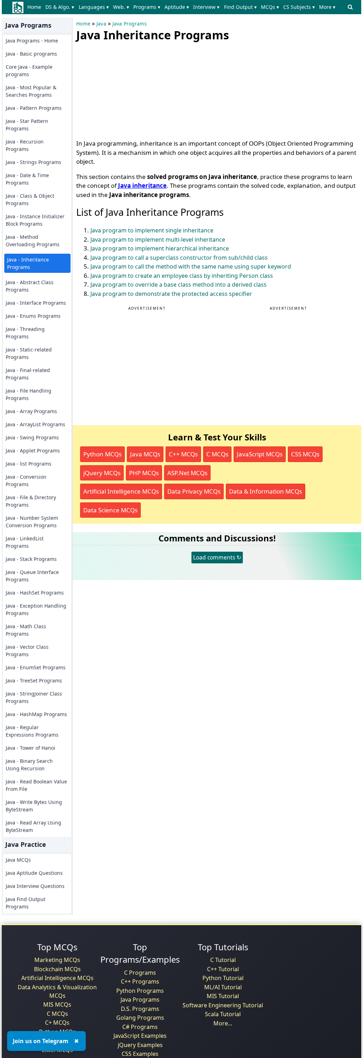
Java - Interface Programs (36, 302)
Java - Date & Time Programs (27, 179)
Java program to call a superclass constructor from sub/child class (179, 257)
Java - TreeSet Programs (34, 680)
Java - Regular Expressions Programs (32, 731)
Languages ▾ (94, 7)
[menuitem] (36, 7)
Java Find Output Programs (25, 903)
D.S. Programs (140, 1009)
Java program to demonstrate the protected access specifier (171, 294)
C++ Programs (140, 981)
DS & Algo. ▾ (59, 7)
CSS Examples (140, 1054)
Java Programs (129, 24)
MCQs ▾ (270, 7)
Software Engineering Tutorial (223, 1005)
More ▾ (327, 7)
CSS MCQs (305, 454)
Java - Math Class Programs (26, 630)
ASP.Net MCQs (187, 473)
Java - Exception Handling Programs (36, 609)
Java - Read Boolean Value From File (36, 785)
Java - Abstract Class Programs (30, 286)
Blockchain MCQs (57, 969)
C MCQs (217, 454)
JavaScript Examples (140, 1036)
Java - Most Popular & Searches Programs (31, 91)
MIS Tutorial (223, 996)
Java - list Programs (28, 463)
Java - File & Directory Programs (31, 501)
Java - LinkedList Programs (25, 542)
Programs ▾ (146, 7)
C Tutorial (223, 960)
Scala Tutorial (223, 1014)
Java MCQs (18, 859)
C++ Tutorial (223, 969)
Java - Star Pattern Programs (27, 125)
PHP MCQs (144, 473)
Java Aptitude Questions (34, 873)
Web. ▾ (121, 7)
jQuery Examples (140, 1045)
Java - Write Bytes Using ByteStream (34, 806)
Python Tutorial (223, 978)
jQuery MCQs (102, 473)
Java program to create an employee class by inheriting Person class (181, 276)
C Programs (140, 973)
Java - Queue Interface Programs (32, 576)
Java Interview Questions (35, 886)
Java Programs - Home (32, 40)
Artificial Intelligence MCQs (121, 491)
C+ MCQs (57, 1022)
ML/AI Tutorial (223, 987)
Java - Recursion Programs (25, 145)
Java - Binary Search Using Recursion (29, 765)
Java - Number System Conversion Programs (32, 521)
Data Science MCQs (110, 510)
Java (101, 24)
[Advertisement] (129, 88)
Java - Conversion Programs (26, 480)
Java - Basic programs (31, 53)
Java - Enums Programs (33, 316)
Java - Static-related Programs (29, 353)
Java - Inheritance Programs (28, 263)
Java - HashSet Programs (35, 592)
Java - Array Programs (31, 411)
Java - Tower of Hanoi (30, 747)
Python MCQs (102, 454)
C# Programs (140, 1027)
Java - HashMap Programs (36, 714)
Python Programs (140, 991)
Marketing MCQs (57, 960)
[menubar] (183, 7)
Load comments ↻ (217, 557)
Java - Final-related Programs (28, 374)
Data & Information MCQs (265, 491)
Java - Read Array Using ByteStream (33, 826)
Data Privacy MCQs (193, 491)
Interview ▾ (206, 7)
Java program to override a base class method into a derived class (178, 284)
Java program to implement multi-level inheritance (157, 239)
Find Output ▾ (240, 7)
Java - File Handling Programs (28, 394)
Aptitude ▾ (176, 7)
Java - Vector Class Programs (27, 650)
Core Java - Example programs (29, 70)
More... (222, 1023)
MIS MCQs (57, 1004)
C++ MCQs (183, 454)
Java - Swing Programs (32, 437)
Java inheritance (142, 185)
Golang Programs (140, 1018)
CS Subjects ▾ (299, 7)
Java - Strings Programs (33, 162)
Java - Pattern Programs (34, 108)
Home (34, 7)
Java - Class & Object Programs (30, 199)
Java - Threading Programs (25, 333)
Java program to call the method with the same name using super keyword (190, 266)
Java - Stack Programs (31, 559)
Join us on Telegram (40, 1041)
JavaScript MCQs (260, 454)
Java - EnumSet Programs (36, 667)
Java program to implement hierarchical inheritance (159, 248)
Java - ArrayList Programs (35, 424)
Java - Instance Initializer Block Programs (35, 220)
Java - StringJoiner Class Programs (34, 697)
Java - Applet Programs (33, 450)
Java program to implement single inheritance (151, 230)
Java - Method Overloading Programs (33, 240)
